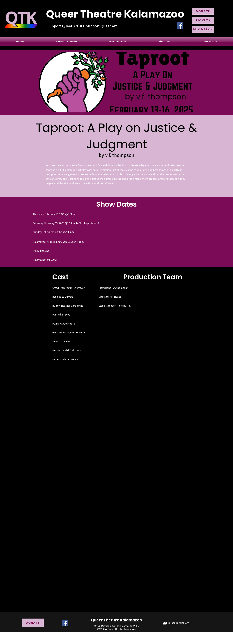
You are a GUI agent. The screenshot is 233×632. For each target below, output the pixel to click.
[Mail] (165, 623)
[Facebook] (180, 25)
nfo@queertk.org (179, 623)
